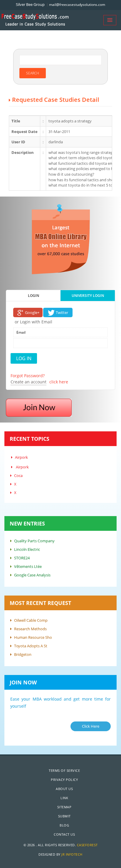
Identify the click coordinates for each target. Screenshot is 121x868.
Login (33, 295)
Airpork (21, 457)
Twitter (62, 312)
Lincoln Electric (27, 549)
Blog (64, 825)
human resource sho (33, 637)
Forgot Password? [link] (28, 375)
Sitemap (64, 807)
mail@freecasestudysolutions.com (77, 4)
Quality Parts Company (34, 540)
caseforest (87, 845)
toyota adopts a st (30, 645)
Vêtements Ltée (28, 566)
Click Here (90, 726)
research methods (30, 628)
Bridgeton (22, 654)
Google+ (32, 312)
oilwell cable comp (31, 620)
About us (64, 788)
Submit (64, 816)
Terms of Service (64, 770)
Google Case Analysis (32, 575)
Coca (18, 475)
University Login (88, 295)
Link (64, 798)
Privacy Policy (64, 779)
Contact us (64, 834)
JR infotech (72, 854)
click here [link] (58, 382)
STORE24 (22, 558)
